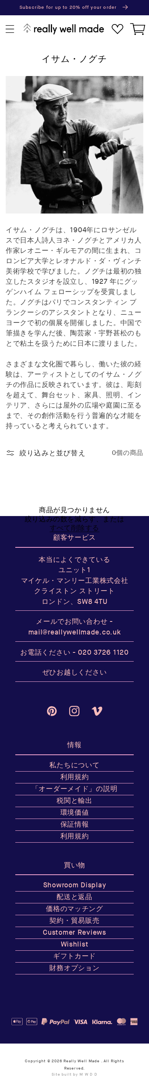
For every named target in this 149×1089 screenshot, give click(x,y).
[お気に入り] (117, 29)
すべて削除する (74, 528)
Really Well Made (81, 1061)
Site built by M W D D (74, 1074)
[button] (10, 29)
